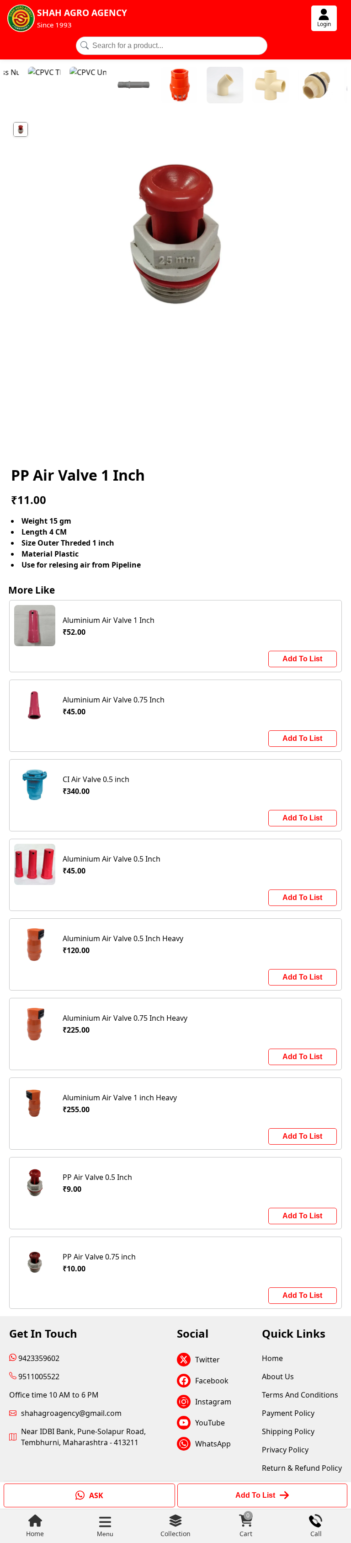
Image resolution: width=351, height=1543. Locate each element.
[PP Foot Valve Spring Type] (158, 86)
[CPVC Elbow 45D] (203, 86)
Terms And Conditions (300, 1395)
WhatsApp (213, 1444)
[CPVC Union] (66, 86)
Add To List (302, 659)
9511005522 (37, 1377)
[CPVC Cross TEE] (249, 86)
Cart (245, 1526)
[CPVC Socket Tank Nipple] (295, 86)
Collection (175, 1533)
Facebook (212, 1381)
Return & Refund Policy (302, 1468)
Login (324, 24)
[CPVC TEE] (22, 86)
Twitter (207, 1360)
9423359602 (37, 1358)
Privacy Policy (285, 1450)
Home (35, 1533)
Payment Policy (288, 1413)
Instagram (213, 1402)
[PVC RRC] (112, 86)
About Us (278, 1377)
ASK (96, 1495)
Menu (105, 1534)
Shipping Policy (288, 1431)
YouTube (210, 1423)
